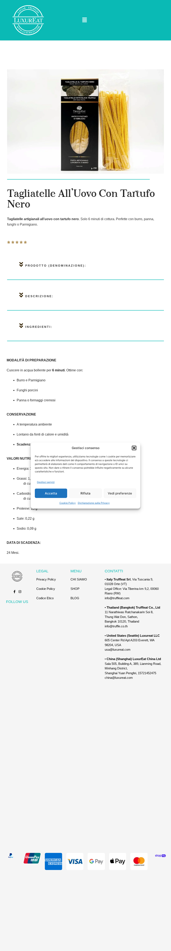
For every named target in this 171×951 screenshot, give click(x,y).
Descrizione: (39, 296)
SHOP (74, 588)
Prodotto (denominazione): (55, 265)
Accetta (51, 493)
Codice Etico (45, 598)
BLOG (74, 598)
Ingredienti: (39, 326)
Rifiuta (85, 493)
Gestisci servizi (46, 481)
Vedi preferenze (120, 493)
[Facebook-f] (14, 591)
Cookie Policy (67, 502)
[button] (134, 448)
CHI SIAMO (78, 579)
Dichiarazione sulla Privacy (94, 502)
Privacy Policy (46, 579)
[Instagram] (19, 591)
